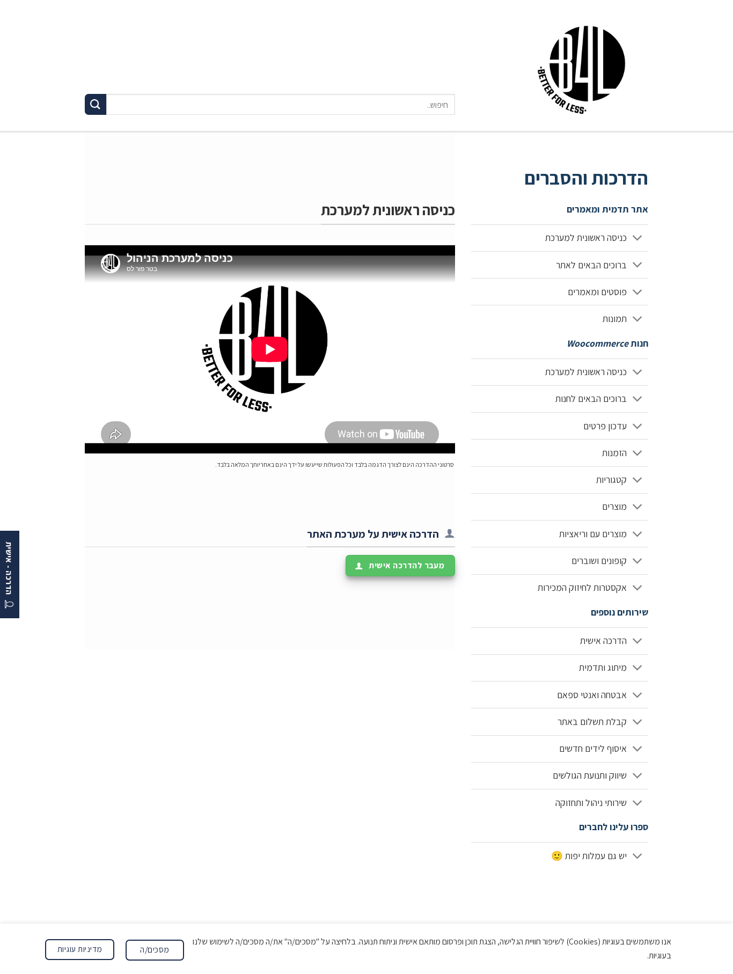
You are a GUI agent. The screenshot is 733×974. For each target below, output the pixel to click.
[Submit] (95, 104)
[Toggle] (637, 239)
